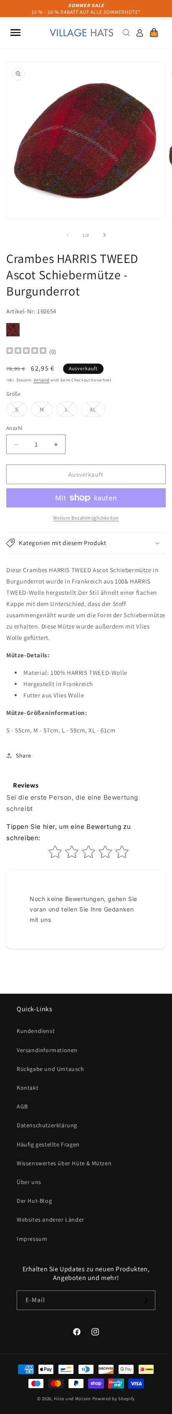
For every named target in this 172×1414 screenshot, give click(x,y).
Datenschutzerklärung (47, 1125)
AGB (22, 1106)
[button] (15, 33)
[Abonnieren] (146, 1300)
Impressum (32, 1238)
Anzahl (14, 428)
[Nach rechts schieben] (104, 235)
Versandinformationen (47, 1050)
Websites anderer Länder (50, 1219)
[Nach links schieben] (67, 235)
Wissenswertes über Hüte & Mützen (64, 1163)
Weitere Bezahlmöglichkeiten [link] (86, 518)
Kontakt (27, 1087)
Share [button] (23, 755)
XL (97, 411)
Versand (42, 380)
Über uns (29, 1182)
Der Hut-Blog (34, 1200)
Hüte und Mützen (72, 1398)
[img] (26, 351)
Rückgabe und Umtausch (50, 1069)
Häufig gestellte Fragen (48, 1144)
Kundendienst (36, 1031)
